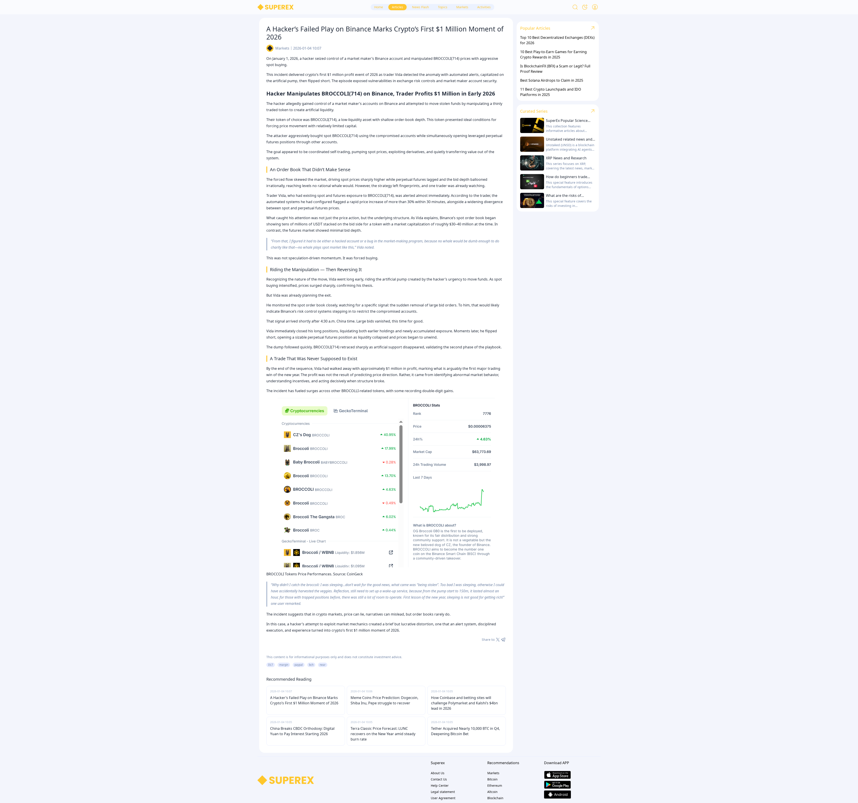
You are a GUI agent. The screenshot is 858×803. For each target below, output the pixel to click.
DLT (270, 665)
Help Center (440, 785)
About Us (437, 773)
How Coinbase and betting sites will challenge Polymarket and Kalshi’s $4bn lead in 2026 (464, 703)
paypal (298, 665)
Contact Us (439, 779)
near (323, 665)
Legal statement (443, 792)
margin (283, 665)
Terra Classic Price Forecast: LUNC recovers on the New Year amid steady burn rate (383, 734)
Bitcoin (492, 779)
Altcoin (492, 792)
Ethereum (494, 785)
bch (311, 665)
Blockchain (495, 798)
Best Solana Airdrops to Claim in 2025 (551, 80)
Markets (282, 48)
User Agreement (443, 798)
